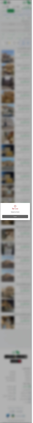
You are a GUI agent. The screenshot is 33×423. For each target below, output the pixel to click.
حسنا (15, 217)
